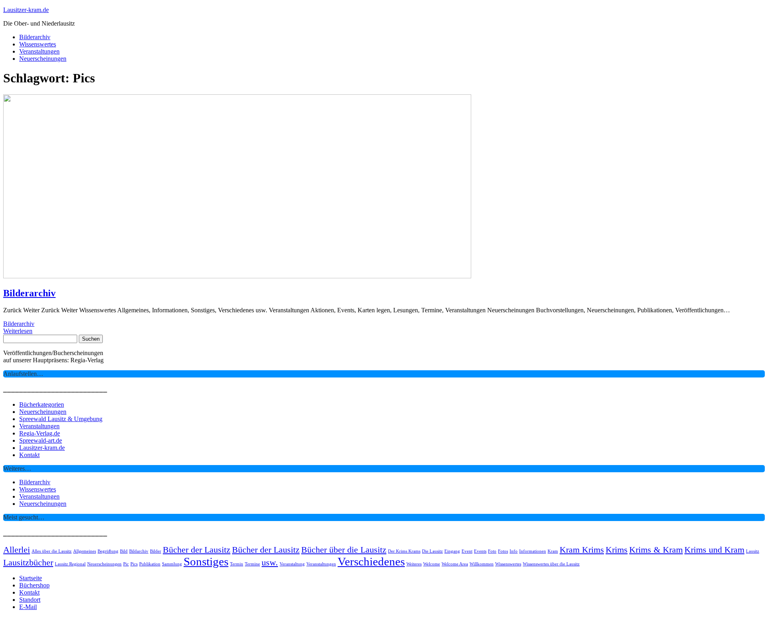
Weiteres (414, 564)
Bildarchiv (138, 551)
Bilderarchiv (34, 37)
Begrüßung (108, 551)
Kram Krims (582, 550)
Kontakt (29, 454)
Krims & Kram (656, 550)
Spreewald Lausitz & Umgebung (60, 418)
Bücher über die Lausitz (343, 550)
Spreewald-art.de (40, 440)
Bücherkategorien (41, 404)
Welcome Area (455, 564)
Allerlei (16, 550)
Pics (134, 564)
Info (514, 551)
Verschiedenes (371, 561)
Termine (252, 564)
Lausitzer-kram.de (26, 9)
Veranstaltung (292, 564)
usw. (270, 562)
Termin (236, 564)
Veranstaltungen (39, 51)
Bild (124, 551)
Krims (617, 550)
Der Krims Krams (404, 551)
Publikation (149, 564)
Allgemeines (84, 551)
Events (480, 551)
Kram (553, 551)
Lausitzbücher (28, 562)
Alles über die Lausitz (52, 551)
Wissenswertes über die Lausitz (551, 564)
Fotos (503, 551)
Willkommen (482, 564)
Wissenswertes (37, 44)
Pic (126, 564)
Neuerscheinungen (42, 58)
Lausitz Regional (70, 564)
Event (467, 551)
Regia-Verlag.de (39, 433)
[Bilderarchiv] (237, 276)
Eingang (452, 551)
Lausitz (752, 551)
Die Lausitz (432, 551)
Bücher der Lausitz (196, 550)
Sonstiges (206, 561)
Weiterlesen (17, 330)
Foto (492, 551)
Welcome (431, 564)
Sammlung (172, 564)
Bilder (155, 551)
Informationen (532, 551)
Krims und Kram (714, 550)
